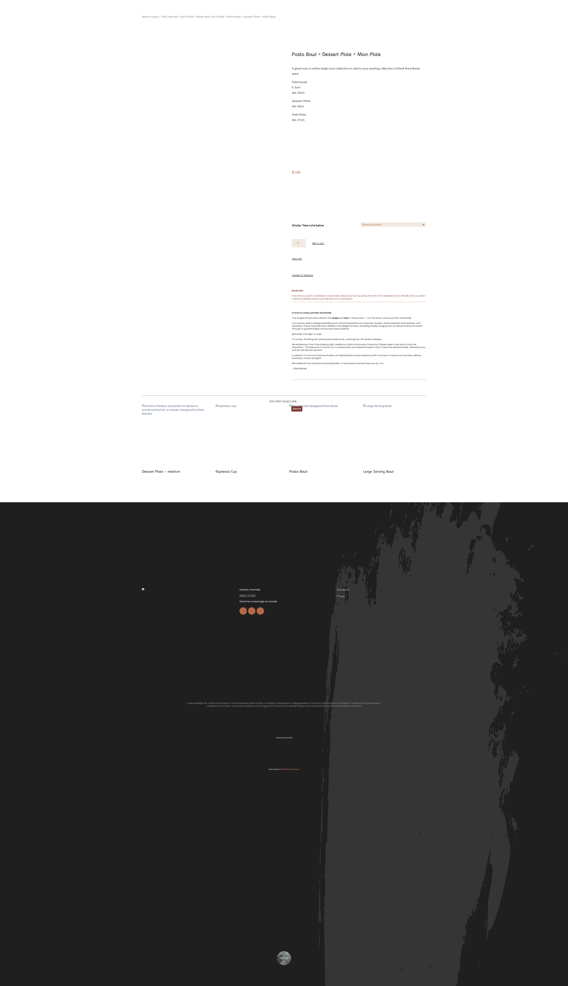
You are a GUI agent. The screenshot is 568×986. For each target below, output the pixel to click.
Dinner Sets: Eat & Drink (210, 16)
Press (341, 596)
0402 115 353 (247, 595)
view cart (297, 259)
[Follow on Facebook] (243, 611)
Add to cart (318, 243)
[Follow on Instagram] (251, 611)
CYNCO (284, 769)
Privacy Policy (294, 769)
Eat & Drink (187, 16)
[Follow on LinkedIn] (260, 611)
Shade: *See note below (308, 225)
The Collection (169, 16)
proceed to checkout (302, 275)
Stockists (343, 589)
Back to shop (150, 16)
